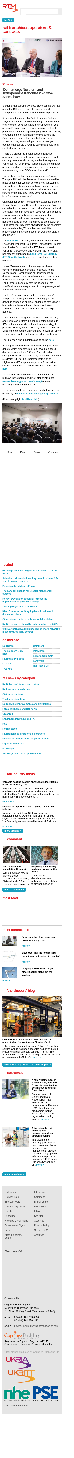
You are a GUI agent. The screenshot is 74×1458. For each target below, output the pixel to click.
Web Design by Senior (16, 1405)
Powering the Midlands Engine (19, 586)
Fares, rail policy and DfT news (19, 709)
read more (8, 800)
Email (23, 452)
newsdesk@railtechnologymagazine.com (36, 1326)
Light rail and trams (13, 743)
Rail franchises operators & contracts (23, 733)
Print (9, 452)
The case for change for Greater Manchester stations (27, 592)
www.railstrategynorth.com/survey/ (22, 381)
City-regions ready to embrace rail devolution (27, 619)
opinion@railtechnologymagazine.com (37, 393)
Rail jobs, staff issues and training (21, 684)
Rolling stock (9, 728)
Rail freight (8, 748)
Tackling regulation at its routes (19, 606)
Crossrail (7, 714)
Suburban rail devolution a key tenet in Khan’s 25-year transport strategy (30, 580)
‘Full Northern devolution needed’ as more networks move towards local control (31, 630)
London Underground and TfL (18, 719)
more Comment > (14, 889)
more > (26, 945)
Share (37, 452)
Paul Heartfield (30, 399)
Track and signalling (13, 699)
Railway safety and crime (16, 689)
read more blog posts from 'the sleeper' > (27, 1064)
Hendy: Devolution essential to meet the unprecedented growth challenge (24, 600)
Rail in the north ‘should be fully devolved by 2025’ (30, 624)
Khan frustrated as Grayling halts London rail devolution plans (27, 613)
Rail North (12, 240)
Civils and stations (12, 694)
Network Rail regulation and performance (25, 738)
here (51, 340)
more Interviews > (14, 1174)
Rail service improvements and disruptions (26, 704)
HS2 (4, 723)
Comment (53, 452)
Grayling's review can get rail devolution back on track (29, 572)
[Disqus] (32, 509)
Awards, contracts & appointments (21, 753)
